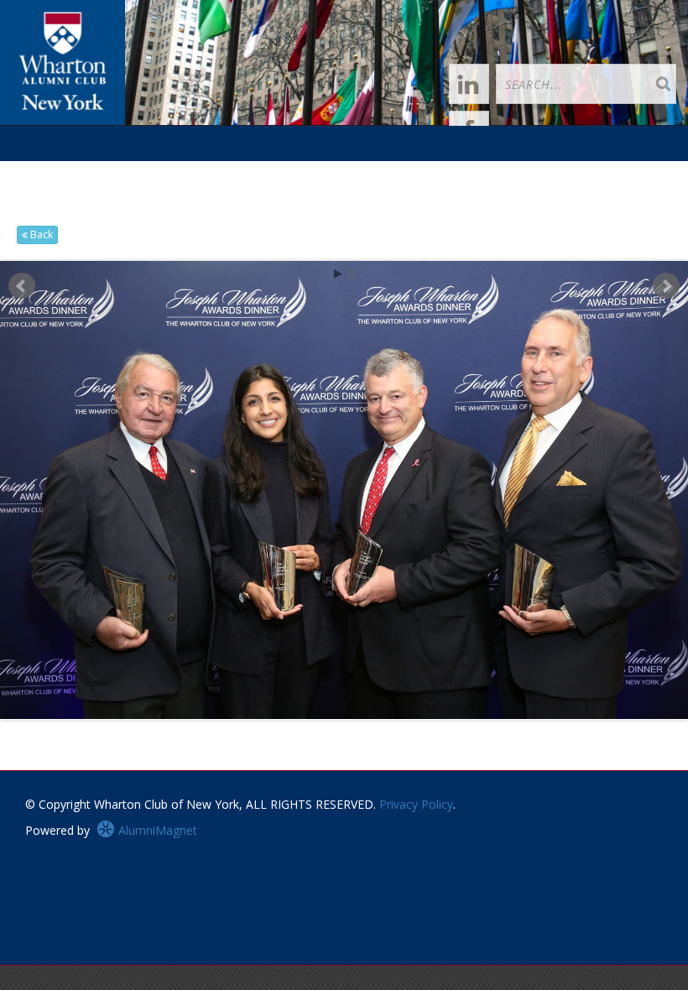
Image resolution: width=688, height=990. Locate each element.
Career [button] (370, 171)
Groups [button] (296, 171)
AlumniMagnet (156, 830)
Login (80, 171)
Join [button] (131, 171)
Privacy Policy (416, 804)
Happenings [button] (209, 171)
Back (40, 234)
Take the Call (547, 171)
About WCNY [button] (63, 207)
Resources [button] (452, 171)
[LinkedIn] (469, 84)
